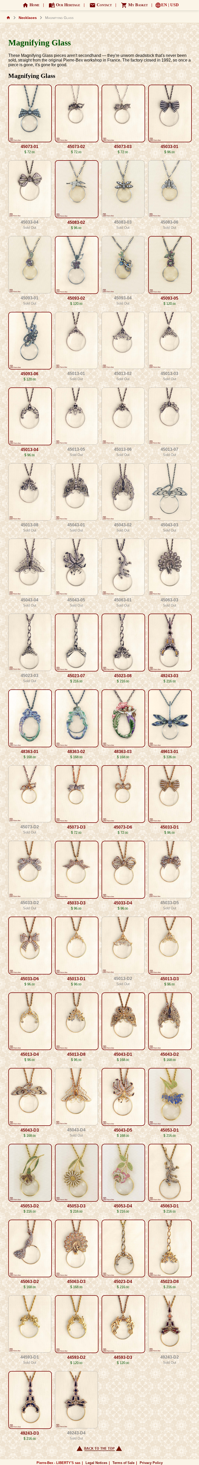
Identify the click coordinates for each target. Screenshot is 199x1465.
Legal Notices (96, 1463)
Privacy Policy (151, 1463)
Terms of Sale (123, 1463)
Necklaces (28, 18)
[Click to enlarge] (29, 114)
